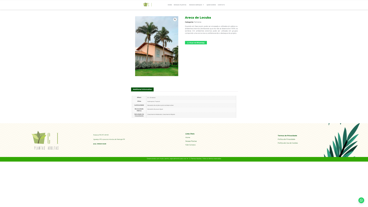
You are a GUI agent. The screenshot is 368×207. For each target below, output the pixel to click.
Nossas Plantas (191, 141)
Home (187, 137)
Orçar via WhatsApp (197, 43)
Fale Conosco (190, 145)
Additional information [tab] (142, 89)
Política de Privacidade (286, 139)
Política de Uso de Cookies (288, 143)
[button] (175, 19)
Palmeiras (197, 22)
